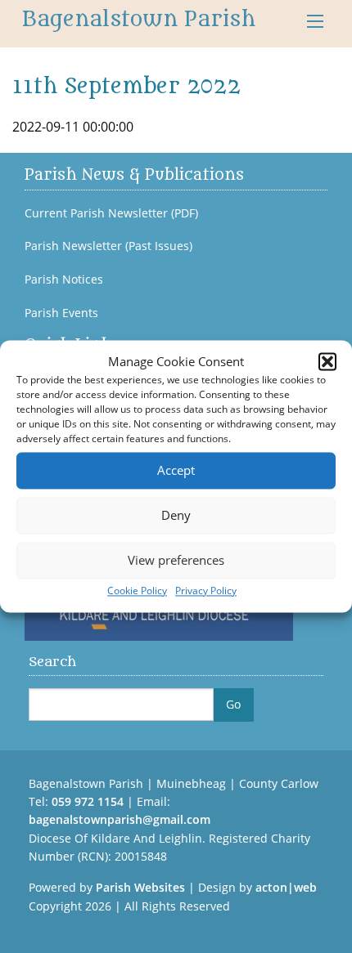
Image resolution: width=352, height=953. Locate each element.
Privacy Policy (206, 590)
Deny (176, 515)
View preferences (176, 560)
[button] (327, 362)
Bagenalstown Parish (138, 19)
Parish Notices (64, 279)
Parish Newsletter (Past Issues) (108, 246)
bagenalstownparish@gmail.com (119, 819)
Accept (176, 470)
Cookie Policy (137, 590)
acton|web (286, 887)
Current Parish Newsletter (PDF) (111, 213)
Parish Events (61, 313)
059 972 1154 (88, 801)
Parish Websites (140, 887)
